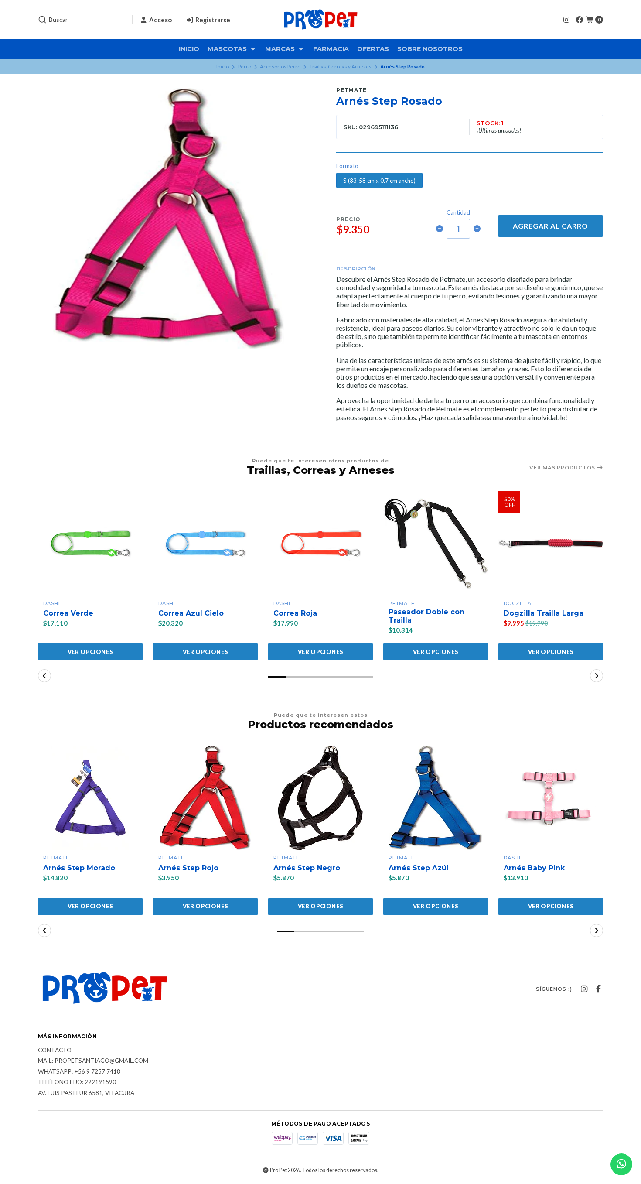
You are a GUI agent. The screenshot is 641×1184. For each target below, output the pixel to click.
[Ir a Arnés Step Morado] (90, 798)
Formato (347, 166)
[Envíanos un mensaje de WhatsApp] (621, 1164)
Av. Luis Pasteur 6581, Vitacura (86, 1093)
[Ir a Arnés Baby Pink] (550, 798)
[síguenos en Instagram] (566, 19)
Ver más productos (563, 467)
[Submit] (42, 19)
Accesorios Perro (280, 66)
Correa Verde (68, 613)
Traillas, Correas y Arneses (341, 66)
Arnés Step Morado (79, 868)
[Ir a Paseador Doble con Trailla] (435, 543)
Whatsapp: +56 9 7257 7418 (79, 1072)
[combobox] (81, 19)
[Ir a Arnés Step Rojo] (205, 798)
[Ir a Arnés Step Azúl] (435, 798)
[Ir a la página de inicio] (320, 20)
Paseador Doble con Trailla (426, 616)
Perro (244, 66)
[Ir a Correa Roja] (320, 543)
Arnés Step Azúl (419, 868)
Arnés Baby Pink (534, 868)
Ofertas (373, 49)
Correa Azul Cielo (191, 613)
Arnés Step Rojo (188, 868)
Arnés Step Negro (306, 868)
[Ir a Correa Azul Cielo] (205, 543)
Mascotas (228, 49)
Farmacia (331, 49)
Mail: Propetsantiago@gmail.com (93, 1061)
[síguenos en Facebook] (579, 19)
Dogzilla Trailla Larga (543, 613)
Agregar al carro (550, 226)
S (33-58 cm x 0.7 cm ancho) (379, 180)
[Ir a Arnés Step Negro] (320, 798)
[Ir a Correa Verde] (90, 543)
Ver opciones (90, 651)
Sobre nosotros (430, 49)
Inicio (189, 49)
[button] (277, 677)
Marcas (281, 49)
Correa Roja (295, 613)
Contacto (55, 1050)
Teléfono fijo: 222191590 (77, 1082)
